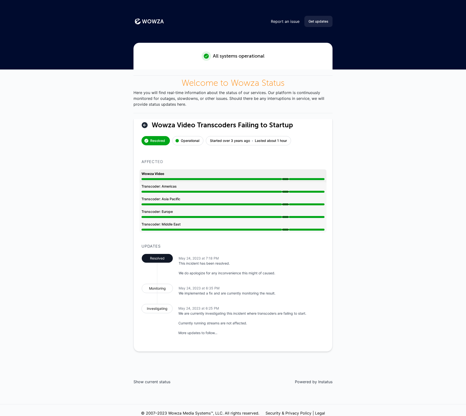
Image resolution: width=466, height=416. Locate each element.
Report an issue (285, 21)
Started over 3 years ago (230, 141)
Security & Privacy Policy (288, 413)
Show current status (151, 381)
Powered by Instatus (314, 381)
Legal (320, 413)
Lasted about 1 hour (271, 141)
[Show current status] (145, 125)
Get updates (318, 21)
